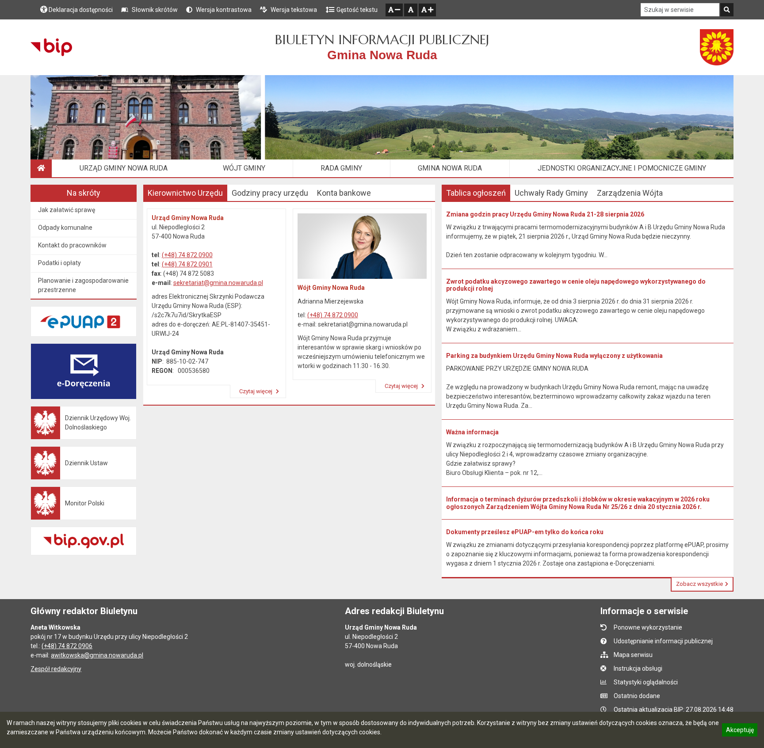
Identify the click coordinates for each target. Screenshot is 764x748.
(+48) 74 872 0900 (187, 254)
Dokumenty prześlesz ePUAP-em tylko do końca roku (525, 531)
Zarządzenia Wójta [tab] (630, 192)
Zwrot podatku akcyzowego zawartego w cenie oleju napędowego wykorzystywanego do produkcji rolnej (576, 285)
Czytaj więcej (256, 391)
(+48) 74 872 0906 (67, 645)
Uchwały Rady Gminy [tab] (551, 192)
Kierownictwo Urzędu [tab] (185, 192)
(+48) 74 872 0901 (187, 264)
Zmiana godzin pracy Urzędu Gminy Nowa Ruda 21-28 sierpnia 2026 (545, 214)
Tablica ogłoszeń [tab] (476, 192)
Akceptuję (740, 731)
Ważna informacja (472, 432)
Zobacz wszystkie (699, 584)
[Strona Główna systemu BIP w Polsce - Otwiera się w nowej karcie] (51, 47)
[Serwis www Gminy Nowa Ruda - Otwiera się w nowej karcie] (716, 47)
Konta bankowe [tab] (344, 192)
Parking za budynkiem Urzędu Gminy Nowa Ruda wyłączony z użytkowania (554, 355)
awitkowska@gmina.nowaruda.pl (97, 655)
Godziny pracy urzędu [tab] (270, 192)
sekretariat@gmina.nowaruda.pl (218, 282)
